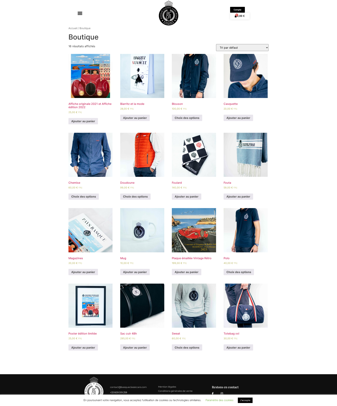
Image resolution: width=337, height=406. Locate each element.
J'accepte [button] (245, 400)
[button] (80, 13)
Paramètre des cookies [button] (219, 400)
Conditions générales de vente (175, 390)
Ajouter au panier (83, 121)
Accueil (72, 28)
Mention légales (167, 386)
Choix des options (187, 118)
